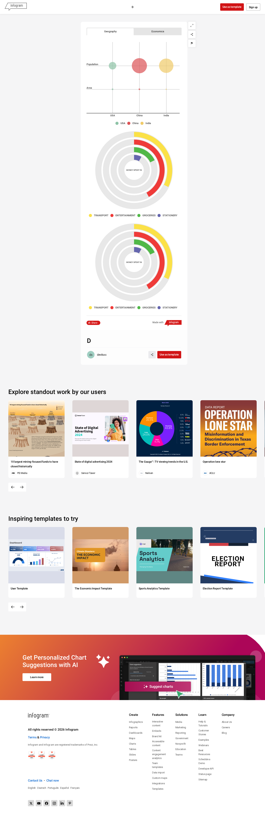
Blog (224, 732)
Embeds (156, 730)
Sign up (253, 7)
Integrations (158, 783)
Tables (132, 749)
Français (75, 787)
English (32, 787)
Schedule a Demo (204, 761)
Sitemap (202, 779)
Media (178, 721)
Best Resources (204, 752)
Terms (32, 737)
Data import (158, 772)
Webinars (203, 745)
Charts (132, 743)
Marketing (180, 727)
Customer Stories (203, 732)
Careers (226, 727)
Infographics (136, 721)
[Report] (192, 43)
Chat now (52, 780)
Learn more (37, 677)
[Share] (192, 34)
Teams (179, 754)
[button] (121, 123)
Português (53, 787)
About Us (227, 721)
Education (180, 749)
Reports (133, 727)
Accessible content (158, 743)
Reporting (180, 732)
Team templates (157, 765)
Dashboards (135, 732)
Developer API (205, 768)
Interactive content (157, 723)
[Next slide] (21, 487)
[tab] (110, 31)
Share (94, 322)
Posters (133, 760)
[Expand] (192, 25)
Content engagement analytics (159, 754)
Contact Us (35, 780)
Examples (203, 739)
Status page (204, 774)
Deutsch (41, 787)
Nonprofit (180, 743)
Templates (157, 788)
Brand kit (156, 736)
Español (64, 787)
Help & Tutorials (202, 723)
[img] (112, 89)
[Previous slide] (12, 487)
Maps (132, 738)
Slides (132, 754)
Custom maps (159, 777)
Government (181, 738)
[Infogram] (16, 7)
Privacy (45, 737)
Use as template (232, 6)
